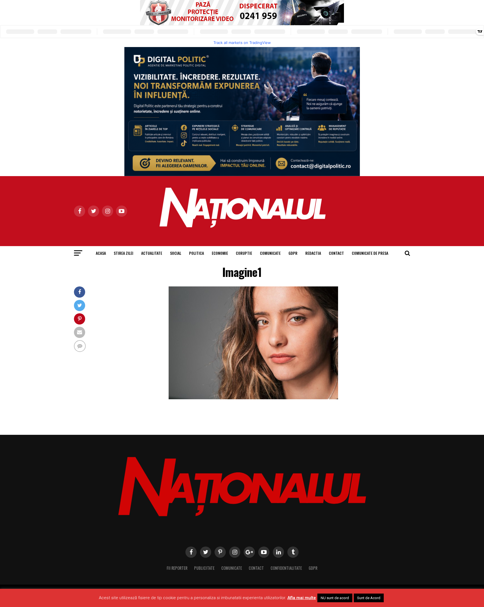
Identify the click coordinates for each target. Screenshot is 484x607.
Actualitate (151, 253)
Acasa (101, 253)
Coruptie (244, 253)
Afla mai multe (301, 597)
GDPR (292, 253)
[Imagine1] (253, 397)
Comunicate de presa (370, 253)
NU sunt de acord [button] (335, 598)
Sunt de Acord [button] (368, 598)
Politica (196, 253)
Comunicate (270, 253)
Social (175, 253)
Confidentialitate (286, 568)
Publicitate (204, 568)
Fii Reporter (177, 568)
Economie (220, 253)
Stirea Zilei (123, 253)
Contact (336, 253)
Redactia (313, 253)
